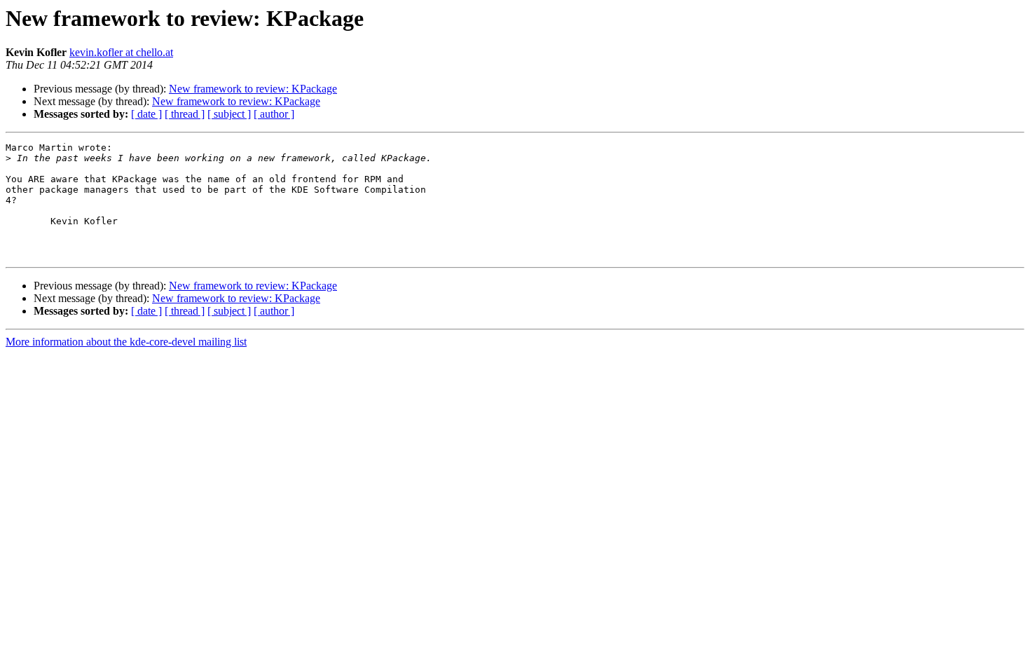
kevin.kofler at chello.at (121, 52)
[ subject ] (229, 114)
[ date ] (146, 114)
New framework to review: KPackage (253, 89)
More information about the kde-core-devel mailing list (126, 342)
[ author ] (274, 114)
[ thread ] (185, 114)
